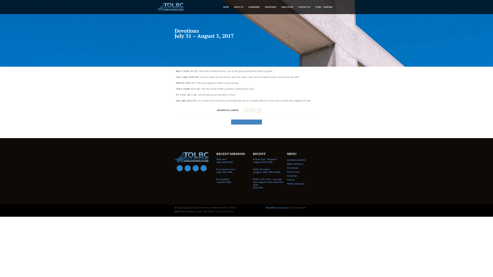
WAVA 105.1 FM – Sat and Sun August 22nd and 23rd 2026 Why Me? (268, 183)
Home (226, 7)
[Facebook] (180, 168)
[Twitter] (253, 110)
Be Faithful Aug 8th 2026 (223, 181)
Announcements (296, 159)
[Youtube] (188, 168)
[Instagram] (204, 168)
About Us (238, 7)
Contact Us (304, 7)
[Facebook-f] (246, 110)
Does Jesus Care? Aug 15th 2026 (226, 171)
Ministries (270, 7)
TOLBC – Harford (324, 7)
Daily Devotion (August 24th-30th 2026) (266, 171)
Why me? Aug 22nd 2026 (224, 161)
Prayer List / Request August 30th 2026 (265, 161)
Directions (287, 7)
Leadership (254, 7)
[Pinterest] (259, 110)
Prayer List (293, 171)
